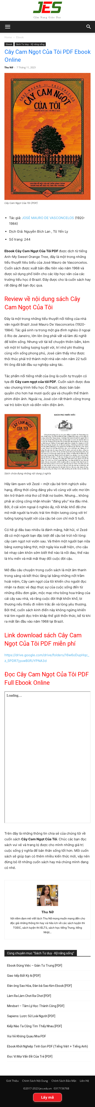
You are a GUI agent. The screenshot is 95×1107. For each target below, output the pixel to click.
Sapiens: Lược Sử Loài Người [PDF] (31, 1016)
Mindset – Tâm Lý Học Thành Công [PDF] (35, 1006)
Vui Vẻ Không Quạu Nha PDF (26, 1036)
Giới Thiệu (12, 1081)
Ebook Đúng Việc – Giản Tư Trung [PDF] (34, 965)
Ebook (20, 37)
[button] (89, 27)
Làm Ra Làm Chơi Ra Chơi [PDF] (29, 996)
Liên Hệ (84, 1081)
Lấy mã (47, 1097)
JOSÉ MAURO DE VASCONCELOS (48, 218)
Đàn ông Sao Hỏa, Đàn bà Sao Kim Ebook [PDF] (39, 985)
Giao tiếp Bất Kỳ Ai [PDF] (23, 975)
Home (8, 37)
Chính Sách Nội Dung (35, 1081)
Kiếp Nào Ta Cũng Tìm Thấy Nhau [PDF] (34, 1026)
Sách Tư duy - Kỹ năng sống (30, 44)
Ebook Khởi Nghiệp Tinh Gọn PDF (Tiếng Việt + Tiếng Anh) (47, 1046)
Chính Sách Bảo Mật (63, 1081)
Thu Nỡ (8, 67)
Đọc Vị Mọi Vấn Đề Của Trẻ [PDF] (29, 1056)
